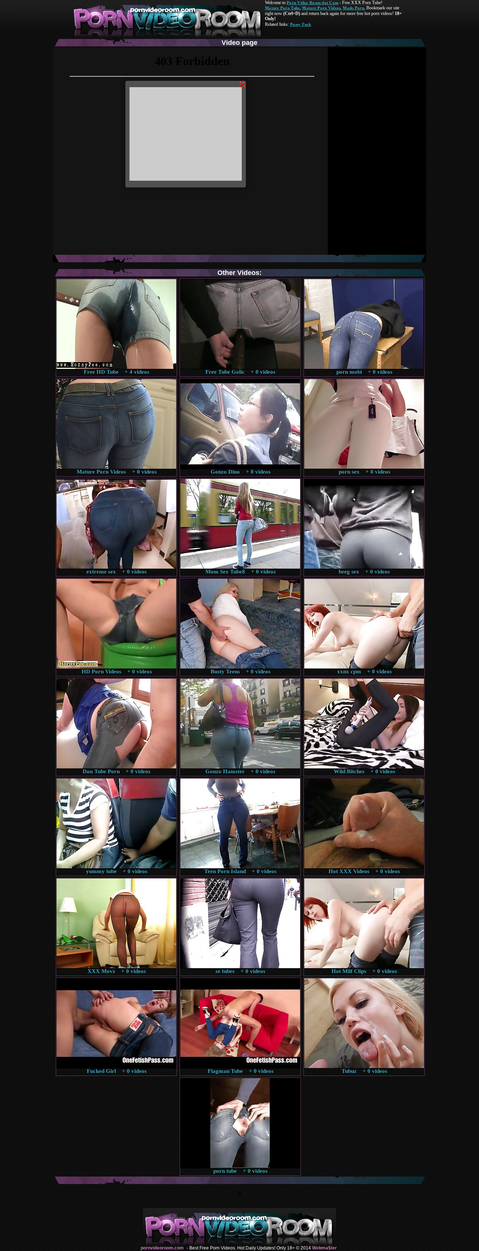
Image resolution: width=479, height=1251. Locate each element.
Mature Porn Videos (321, 8)
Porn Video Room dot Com (312, 2)
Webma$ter (324, 1248)
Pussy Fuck (300, 24)
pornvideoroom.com (162, 1248)
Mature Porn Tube (282, 8)
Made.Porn (353, 8)
